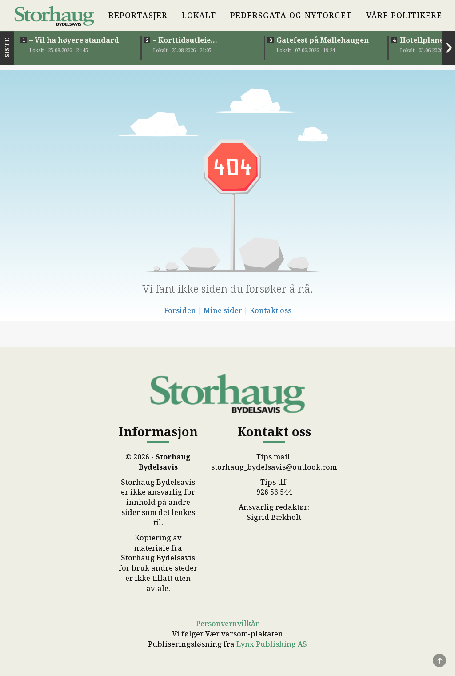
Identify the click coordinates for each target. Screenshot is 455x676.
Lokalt (199, 15)
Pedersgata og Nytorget (291, 15)
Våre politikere (404, 15)
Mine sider (223, 310)
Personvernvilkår (227, 623)
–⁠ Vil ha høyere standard (74, 40)
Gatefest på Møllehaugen (322, 40)
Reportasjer (138, 15)
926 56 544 (274, 492)
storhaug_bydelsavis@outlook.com (274, 467)
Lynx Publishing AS (271, 644)
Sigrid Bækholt (274, 517)
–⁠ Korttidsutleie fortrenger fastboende (195, 40)
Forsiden (180, 310)
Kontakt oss (270, 310)
